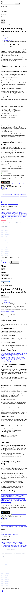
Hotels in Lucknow (5, 251)
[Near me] (19, 4)
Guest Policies (23, 196)
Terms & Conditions (8, 196)
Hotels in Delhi (19, 213)
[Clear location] (17, 4)
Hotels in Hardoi (10, 216)
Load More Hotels (5, 297)
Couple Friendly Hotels (6, 222)
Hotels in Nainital (4, 255)
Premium (9, 194)
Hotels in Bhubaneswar (9, 213)
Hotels (2, 194)
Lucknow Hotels (7, 40)
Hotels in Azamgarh (14, 212)
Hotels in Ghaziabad (9, 215)
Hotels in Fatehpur (4, 238)
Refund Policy (16, 196)
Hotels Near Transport (19, 222)
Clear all (3, 269)
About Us (20, 194)
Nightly (6, 275)
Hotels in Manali (4, 253)
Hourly (2, 275)
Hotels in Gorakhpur (19, 215)
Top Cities (3, 219)
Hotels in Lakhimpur (5, 249)
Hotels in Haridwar (18, 216)
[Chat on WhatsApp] (2, 591)
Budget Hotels (10, 219)
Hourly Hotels (4, 226)
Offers (5, 194)
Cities (16, 194)
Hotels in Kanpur (4, 247)
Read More (4, 171)
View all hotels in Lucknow (7, 311)
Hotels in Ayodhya (5, 212)
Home (5, 38)
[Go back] (2, 2)
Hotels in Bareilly (4, 232)
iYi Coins (13, 194)
